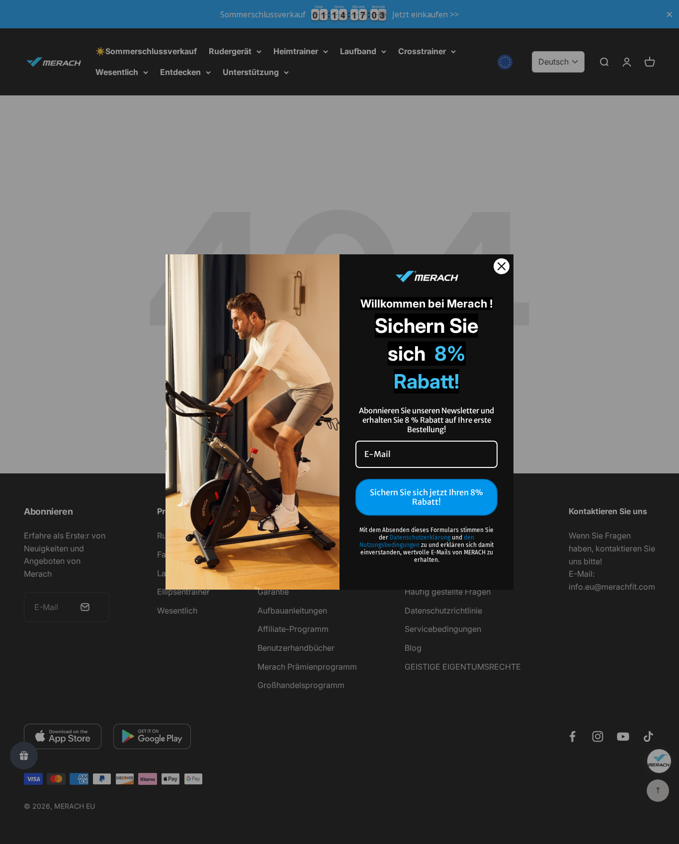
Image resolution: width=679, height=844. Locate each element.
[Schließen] (501, 266)
